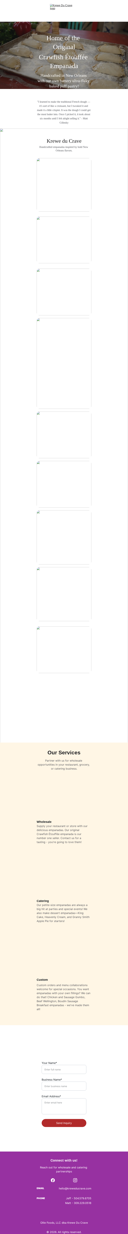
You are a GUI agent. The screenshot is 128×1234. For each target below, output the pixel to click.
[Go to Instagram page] (75, 1180)
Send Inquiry (64, 1123)
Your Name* (49, 1063)
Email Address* (51, 1096)
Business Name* (52, 1079)
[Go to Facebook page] (53, 1180)
